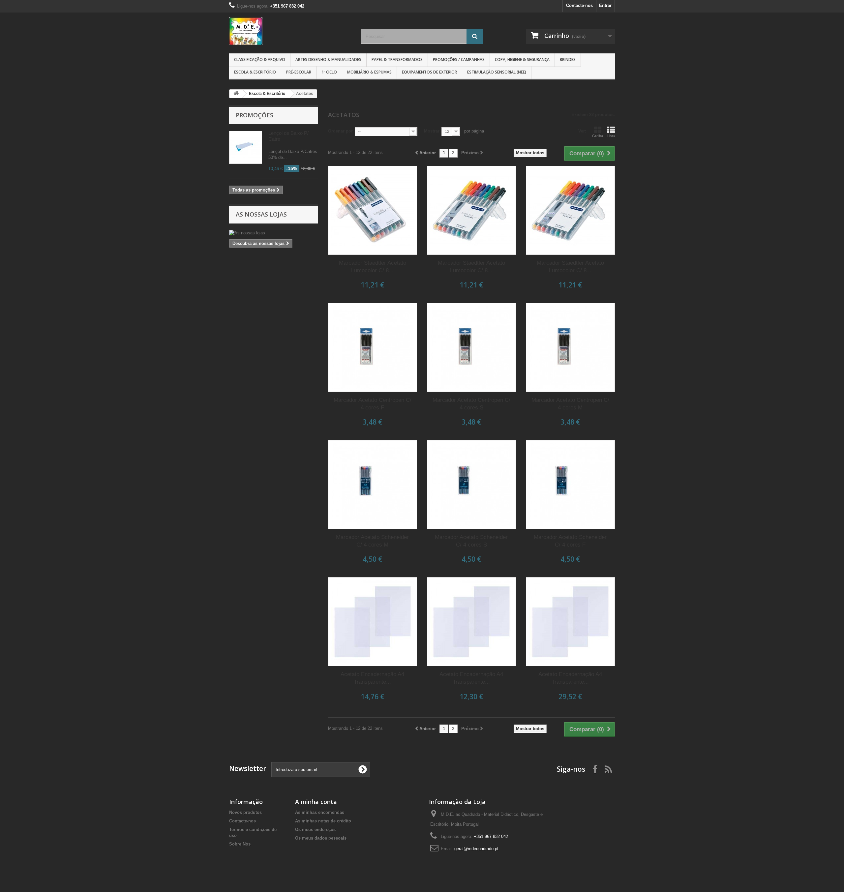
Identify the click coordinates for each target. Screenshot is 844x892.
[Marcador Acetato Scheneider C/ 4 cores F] (570, 484)
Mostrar (431, 131)
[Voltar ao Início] (236, 94)
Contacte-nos (579, 5)
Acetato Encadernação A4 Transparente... (372, 678)
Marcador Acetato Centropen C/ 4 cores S (471, 404)
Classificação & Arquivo (259, 59)
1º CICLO (329, 72)
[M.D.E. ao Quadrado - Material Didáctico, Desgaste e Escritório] (290, 31)
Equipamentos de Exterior (429, 72)
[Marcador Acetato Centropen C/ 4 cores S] (471, 347)
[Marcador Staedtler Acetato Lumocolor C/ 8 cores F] (471, 210)
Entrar (605, 5)
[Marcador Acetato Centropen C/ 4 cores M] (570, 347)
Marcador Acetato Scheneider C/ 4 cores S (471, 541)
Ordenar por (340, 131)
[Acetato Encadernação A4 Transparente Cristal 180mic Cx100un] (372, 621)
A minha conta (316, 802)
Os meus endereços (315, 829)
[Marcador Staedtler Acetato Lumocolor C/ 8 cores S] (570, 210)
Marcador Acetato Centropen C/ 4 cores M (570, 404)
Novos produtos (245, 812)
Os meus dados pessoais (321, 838)
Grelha (597, 136)
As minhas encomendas (319, 812)
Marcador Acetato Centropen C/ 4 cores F (372, 404)
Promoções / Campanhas (459, 59)
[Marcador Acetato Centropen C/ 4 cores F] (372, 347)
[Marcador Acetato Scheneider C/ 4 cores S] (471, 484)
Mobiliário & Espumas (369, 72)
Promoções (254, 115)
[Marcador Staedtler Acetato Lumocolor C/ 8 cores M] (372, 210)
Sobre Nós (240, 844)
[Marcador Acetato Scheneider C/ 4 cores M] (372, 484)
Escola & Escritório (255, 72)
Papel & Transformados (397, 59)
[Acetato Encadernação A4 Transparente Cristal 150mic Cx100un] (471, 621)
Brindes (568, 59)
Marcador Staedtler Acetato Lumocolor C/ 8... (372, 267)
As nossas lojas (261, 214)
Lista (611, 136)
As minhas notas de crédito (323, 820)
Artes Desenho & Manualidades (328, 59)
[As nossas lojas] (273, 233)
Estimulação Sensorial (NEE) (496, 72)
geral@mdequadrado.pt (476, 848)
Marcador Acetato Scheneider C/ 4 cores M (372, 541)
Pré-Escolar (298, 72)
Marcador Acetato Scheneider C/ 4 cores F (570, 541)
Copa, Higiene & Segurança (522, 59)
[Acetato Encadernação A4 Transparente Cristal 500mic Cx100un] (570, 621)
